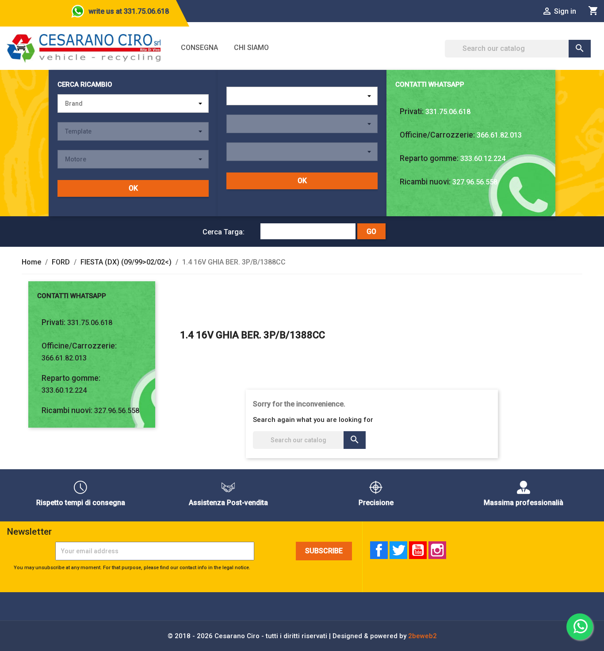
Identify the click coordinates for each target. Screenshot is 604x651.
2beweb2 (422, 636)
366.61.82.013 (499, 135)
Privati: (412, 111)
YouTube (418, 550)
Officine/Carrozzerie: (437, 134)
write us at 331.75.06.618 (128, 11)
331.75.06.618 (447, 111)
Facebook (379, 550)
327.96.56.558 (474, 182)
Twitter (398, 550)
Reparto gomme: (429, 158)
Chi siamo (251, 47)
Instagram (437, 550)
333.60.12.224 (482, 158)
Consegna (199, 47)
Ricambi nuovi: (425, 181)
